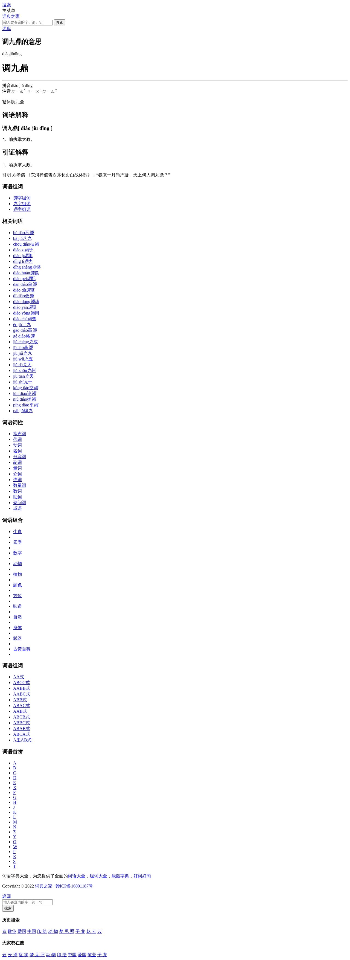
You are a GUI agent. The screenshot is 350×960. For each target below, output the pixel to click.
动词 (17, 445)
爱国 (22, 931)
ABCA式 (21, 734)
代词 (17, 439)
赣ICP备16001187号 (74, 886)
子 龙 (80, 931)
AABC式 (21, 694)
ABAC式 (21, 705)
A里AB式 (22, 740)
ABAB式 (21, 728)
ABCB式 (21, 717)
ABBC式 (21, 722)
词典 (6, 28)
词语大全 (76, 876)
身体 (17, 627)
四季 (17, 542)
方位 (17, 595)
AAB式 (20, 711)
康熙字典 (120, 876)
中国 (31, 931)
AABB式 (21, 688)
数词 (17, 491)
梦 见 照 (66, 931)
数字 (17, 553)
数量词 (19, 485)
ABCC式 (21, 682)
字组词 (22, 198)
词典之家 (11, 16)
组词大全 (98, 876)
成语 (17, 508)
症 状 (23, 954)
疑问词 (19, 502)
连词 (17, 479)
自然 (17, 617)
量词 (17, 468)
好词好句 (142, 876)
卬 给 (42, 931)
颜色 (17, 585)
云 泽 (13, 954)
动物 (17, 563)
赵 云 (91, 931)
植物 (17, 574)
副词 (17, 462)
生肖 (17, 531)
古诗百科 (22, 649)
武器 (17, 638)
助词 (17, 496)
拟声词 (19, 433)
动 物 (53, 931)
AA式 (18, 676)
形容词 (19, 456)
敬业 (12, 931)
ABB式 (20, 699)
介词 (17, 474)
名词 (17, 451)
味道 (17, 606)
